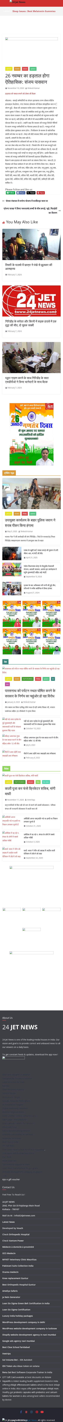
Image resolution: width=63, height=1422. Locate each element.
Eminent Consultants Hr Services (17, 1134)
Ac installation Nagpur (12, 1104)
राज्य (7, 684)
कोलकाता (30, 782)
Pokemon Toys (9, 1127)
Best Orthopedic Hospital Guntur (19, 1284)
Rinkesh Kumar (34, 88)
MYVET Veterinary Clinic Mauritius (19, 1259)
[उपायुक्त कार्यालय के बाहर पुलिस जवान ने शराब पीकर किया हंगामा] (31, 493)
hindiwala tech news (11, 1138)
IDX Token (7, 1366)
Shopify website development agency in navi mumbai (29, 1334)
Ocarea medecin (10, 1272)
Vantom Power (16, 1240)
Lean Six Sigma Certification (16, 1309)
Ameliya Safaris (10, 1290)
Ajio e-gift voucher (11, 1179)
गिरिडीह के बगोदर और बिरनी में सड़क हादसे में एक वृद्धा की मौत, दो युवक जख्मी (30, 323)
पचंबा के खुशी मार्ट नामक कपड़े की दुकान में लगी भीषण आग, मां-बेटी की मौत (41, 552)
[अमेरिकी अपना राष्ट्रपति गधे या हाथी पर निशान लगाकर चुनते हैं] (11, 822)
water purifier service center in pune (19, 1115)
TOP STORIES (27, 679)
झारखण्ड (33, 69)
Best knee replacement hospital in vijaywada (23, 1149)
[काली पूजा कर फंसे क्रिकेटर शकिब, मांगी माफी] (31, 775)
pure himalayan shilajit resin (45, 1388)
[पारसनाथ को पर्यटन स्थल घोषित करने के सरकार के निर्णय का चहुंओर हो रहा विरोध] (31, 670)
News (17, 69)
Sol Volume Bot (10, 1359)
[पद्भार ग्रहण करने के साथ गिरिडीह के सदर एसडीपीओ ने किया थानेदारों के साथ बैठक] (31, 344)
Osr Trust (6, 1157)
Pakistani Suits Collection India (17, 1265)
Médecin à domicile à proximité (18, 1246)
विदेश (38, 782)
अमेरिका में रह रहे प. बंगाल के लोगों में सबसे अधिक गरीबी (39, 836)
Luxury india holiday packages (17, 1315)
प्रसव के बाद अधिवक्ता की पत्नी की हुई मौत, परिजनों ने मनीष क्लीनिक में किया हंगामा (40, 587)
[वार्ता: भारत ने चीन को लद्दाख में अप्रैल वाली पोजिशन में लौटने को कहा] (11, 854)
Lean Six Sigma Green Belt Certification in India (26, 1303)
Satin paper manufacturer (14, 1119)
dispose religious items (13, 1112)
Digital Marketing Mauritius (15, 1108)
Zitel (4, 1175)
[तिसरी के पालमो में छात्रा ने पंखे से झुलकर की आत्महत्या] (31, 231)
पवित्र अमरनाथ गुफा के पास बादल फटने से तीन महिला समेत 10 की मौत (41, 739)
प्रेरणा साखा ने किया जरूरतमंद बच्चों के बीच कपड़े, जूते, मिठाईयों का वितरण (30, 210)
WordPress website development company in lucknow (29, 1328)
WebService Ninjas (11, 1097)
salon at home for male (13, 1082)
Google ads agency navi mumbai (18, 1341)
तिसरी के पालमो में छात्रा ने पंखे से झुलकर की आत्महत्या (28, 267)
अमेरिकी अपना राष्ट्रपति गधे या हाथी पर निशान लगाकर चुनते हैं (41, 820)
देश (53, 679)
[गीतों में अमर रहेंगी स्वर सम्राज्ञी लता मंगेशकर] (11, 755)
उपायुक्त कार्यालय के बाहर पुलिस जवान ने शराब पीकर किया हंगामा (30, 523)
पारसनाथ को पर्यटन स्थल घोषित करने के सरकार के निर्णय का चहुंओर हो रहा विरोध (30, 693)
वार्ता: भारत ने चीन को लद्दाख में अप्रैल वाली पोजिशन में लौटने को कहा (39, 852)
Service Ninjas (9, 1093)
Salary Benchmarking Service (16, 1130)
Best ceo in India (10, 1142)
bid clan (6, 1085)
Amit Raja (31, 800)
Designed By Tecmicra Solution (17, 1078)
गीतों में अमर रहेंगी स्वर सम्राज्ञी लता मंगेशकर (40, 753)
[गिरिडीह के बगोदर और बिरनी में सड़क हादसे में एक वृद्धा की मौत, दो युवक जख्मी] (31, 287)
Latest (8, 69)
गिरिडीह (25, 514)
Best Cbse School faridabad (16, 1347)
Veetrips (6, 1353)
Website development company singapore (22, 1171)
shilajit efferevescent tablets (23, 1384)
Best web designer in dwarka (16, 1074)
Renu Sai (6, 1372)
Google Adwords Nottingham (16, 1100)
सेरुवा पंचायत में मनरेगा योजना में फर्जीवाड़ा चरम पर (27, 201)
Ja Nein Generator (11, 1297)
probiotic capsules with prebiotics (29, 1392)
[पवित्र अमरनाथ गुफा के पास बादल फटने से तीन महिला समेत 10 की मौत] (11, 741)
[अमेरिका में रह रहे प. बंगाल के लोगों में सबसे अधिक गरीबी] (11, 838)
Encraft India (8, 1145)
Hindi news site (9, 1160)
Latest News (8, 1222)
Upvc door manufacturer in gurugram (20, 1168)
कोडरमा (25, 69)
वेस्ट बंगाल (46, 782)
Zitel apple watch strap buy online (18, 1153)
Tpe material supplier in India (16, 1164)
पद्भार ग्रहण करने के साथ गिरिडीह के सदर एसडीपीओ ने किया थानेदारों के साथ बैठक (27, 380)
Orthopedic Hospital (19, 1234)
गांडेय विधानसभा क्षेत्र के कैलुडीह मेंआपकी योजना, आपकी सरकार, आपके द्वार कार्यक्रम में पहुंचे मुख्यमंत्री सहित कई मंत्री (40, 569)
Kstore (48, 1377)
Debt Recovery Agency (13, 1089)
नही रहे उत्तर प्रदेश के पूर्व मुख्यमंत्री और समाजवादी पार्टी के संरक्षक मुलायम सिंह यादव (39, 723)
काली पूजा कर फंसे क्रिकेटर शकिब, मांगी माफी (30, 791)
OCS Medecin (9, 1253)
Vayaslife (6, 1381)
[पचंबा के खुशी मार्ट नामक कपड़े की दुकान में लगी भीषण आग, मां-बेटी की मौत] (11, 554)
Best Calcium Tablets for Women (18, 1123)
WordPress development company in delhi (23, 1322)
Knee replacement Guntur (15, 1278)
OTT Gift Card (9, 1377)
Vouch (20, 1228)
